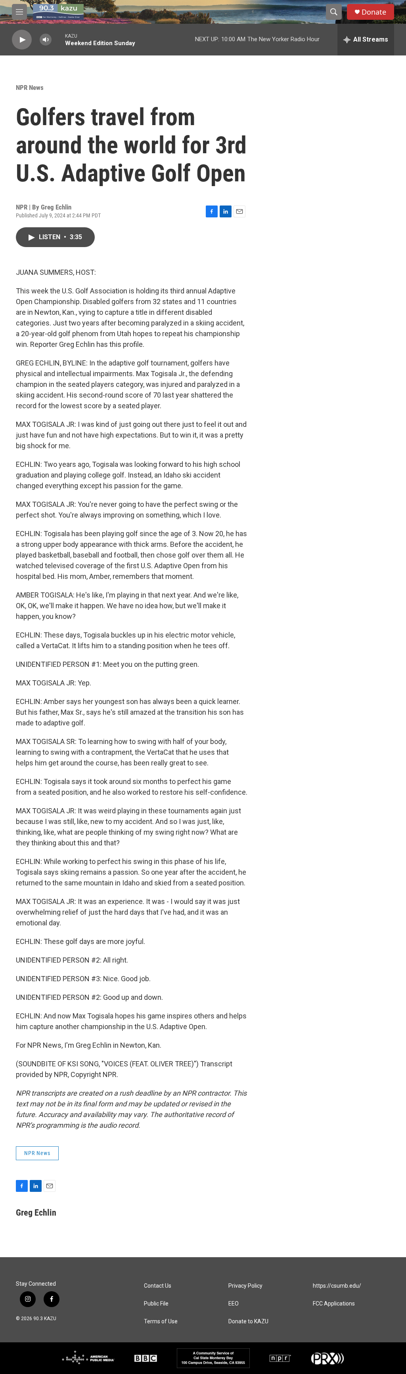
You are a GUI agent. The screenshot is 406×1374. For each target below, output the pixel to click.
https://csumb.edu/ (337, 1286)
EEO (233, 1304)
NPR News (30, 87)
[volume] (45, 40)
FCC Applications (334, 1304)
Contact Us (157, 1286)
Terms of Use (161, 1322)
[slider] (58, 39)
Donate (374, 12)
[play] (21, 39)
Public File (156, 1304)
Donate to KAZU (248, 1322)
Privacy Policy (245, 1286)
